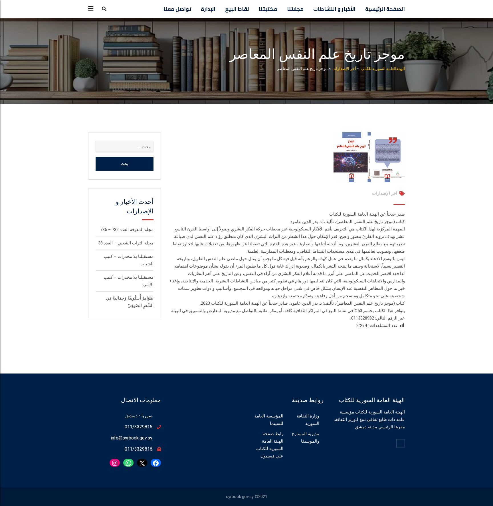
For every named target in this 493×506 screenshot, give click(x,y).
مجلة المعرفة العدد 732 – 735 (126, 229)
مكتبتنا (268, 9)
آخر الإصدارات (384, 193)
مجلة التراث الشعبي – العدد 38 (125, 243)
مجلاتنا (295, 9)
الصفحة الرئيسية (385, 9)
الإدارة (208, 9)
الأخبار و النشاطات (334, 9)
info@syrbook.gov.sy (131, 438)
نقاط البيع (237, 9)
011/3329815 (138, 426)
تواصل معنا (177, 9)
